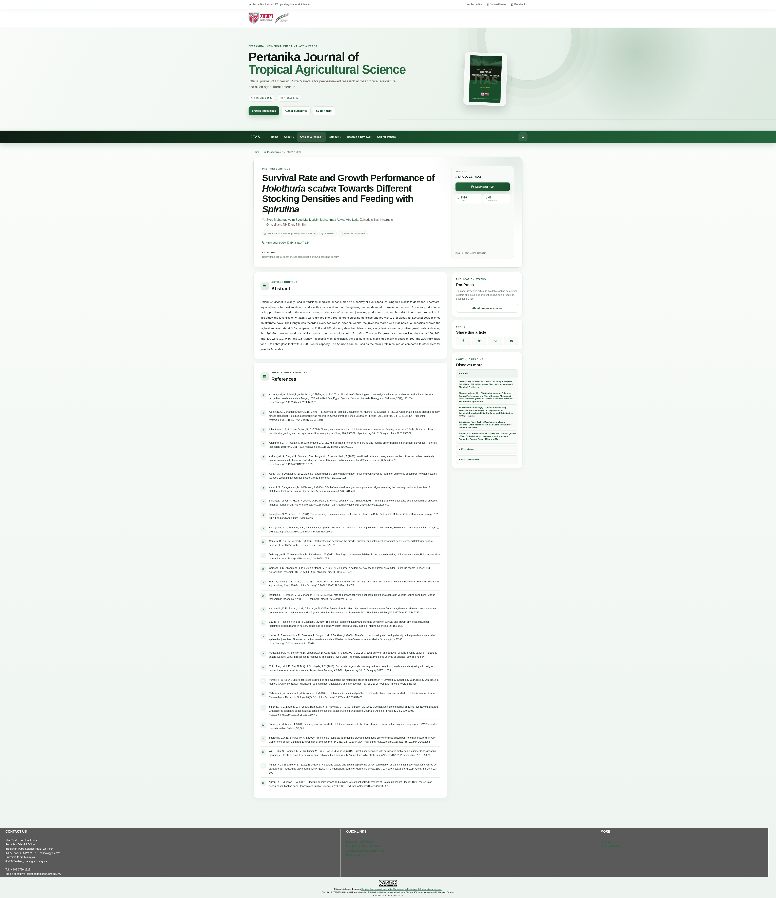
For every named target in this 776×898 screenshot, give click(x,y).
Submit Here (324, 110)
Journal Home (498, 4)
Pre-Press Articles (272, 152)
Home (274, 136)
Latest (464, 373)
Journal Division (610, 846)
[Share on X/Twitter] (479, 341)
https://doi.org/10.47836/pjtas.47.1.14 (288, 242)
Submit (333, 136)
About (287, 136)
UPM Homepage (355, 855)
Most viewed (467, 449)
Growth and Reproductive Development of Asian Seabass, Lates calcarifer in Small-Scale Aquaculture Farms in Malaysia (485, 424)
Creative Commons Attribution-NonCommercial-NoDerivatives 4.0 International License (401, 889)
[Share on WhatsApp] (495, 341)
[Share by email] (511, 341)
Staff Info (606, 842)
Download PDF (484, 186)
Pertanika (476, 4)
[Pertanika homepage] (269, 18)
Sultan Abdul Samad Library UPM (365, 850)
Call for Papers (386, 136)
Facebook (520, 4)
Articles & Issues (310, 136)
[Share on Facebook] (463, 341)
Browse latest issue (264, 110)
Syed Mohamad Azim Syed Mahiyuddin (292, 219)
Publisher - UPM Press (359, 841)
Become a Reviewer (359, 136)
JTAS (255, 137)
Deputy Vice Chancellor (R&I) (363, 846)
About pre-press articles (487, 308)
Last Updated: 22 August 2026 (388, 895)
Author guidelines (296, 110)
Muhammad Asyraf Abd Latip (339, 219)
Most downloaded (470, 459)
